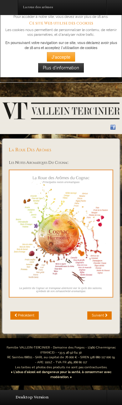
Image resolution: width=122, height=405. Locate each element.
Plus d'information (61, 67)
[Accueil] (61, 110)
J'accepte (61, 57)
